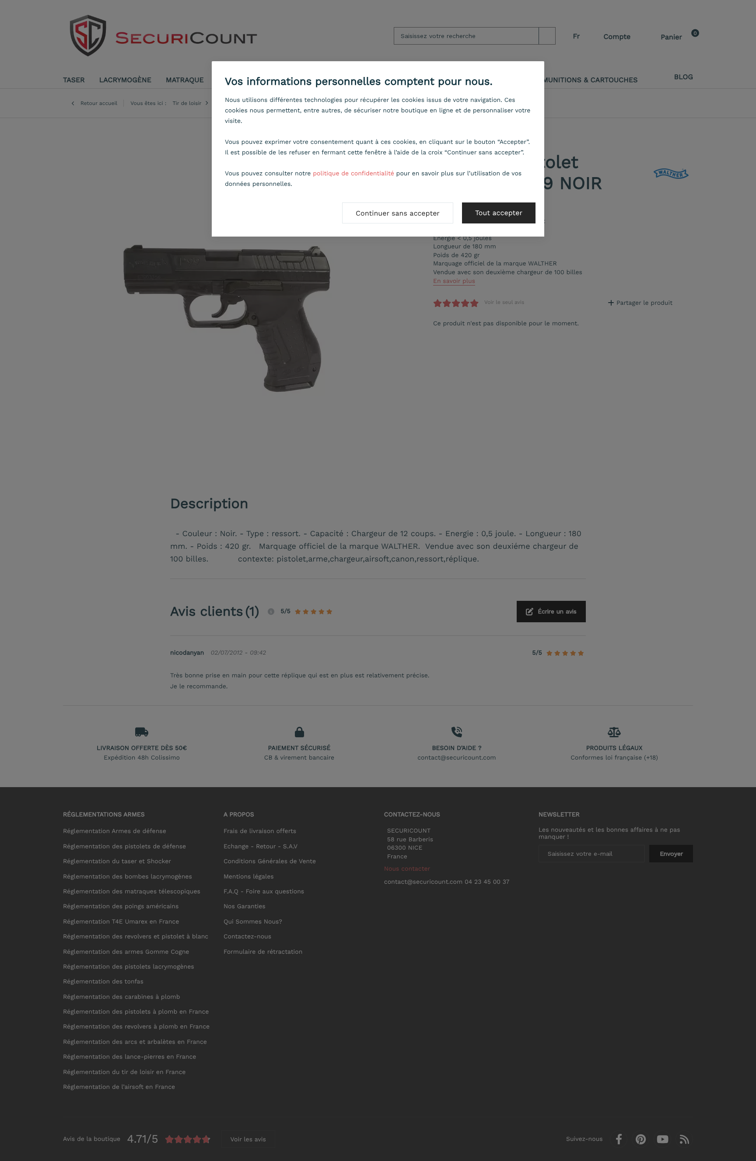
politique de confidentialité (353, 173)
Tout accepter (498, 213)
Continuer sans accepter (398, 213)
